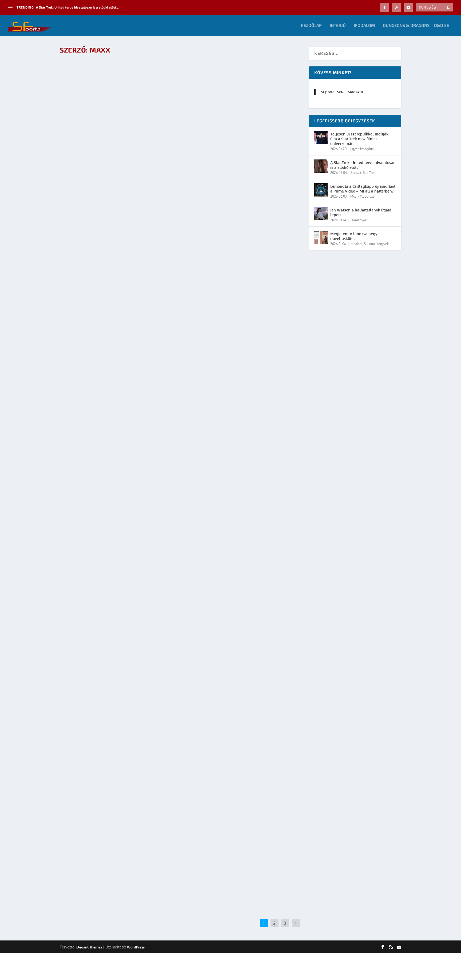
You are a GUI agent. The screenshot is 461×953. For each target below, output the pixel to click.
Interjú (338, 25)
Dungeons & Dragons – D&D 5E (416, 25)
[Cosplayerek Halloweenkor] (143, 106)
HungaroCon (139, 171)
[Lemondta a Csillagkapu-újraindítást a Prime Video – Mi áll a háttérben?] (321, 190)
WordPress (136, 947)
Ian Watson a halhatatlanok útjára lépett (360, 212)
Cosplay (104, 171)
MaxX (75, 171)
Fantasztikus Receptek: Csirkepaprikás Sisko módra (125, 507)
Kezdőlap (311, 25)
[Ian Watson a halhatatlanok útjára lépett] (321, 213)
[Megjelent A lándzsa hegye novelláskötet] (321, 237)
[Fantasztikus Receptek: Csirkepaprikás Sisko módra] (143, 449)
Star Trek (118, 343)
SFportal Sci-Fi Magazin (342, 92)
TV (127, 343)
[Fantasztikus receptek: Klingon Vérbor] (143, 794)
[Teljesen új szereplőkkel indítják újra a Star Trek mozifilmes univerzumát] (321, 137)
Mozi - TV (356, 196)
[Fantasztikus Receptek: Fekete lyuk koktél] (143, 277)
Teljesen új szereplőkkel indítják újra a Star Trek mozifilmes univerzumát (359, 139)
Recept (105, 343)
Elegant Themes (89, 947)
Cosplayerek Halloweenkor (98, 162)
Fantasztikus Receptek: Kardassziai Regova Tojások (125, 679)
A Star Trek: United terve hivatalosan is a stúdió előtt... (77, 7)
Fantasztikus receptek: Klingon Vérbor (111, 852)
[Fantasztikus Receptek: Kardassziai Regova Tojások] (143, 622)
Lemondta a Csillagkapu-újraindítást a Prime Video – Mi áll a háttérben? (362, 188)
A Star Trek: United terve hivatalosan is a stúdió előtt (363, 165)
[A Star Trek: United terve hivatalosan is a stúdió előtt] (321, 166)
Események (120, 171)
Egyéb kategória (361, 149)
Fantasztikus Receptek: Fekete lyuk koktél (115, 335)
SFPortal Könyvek (376, 244)
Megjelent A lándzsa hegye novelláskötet (355, 236)
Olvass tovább (84, 210)
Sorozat (356, 173)
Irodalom (364, 25)
